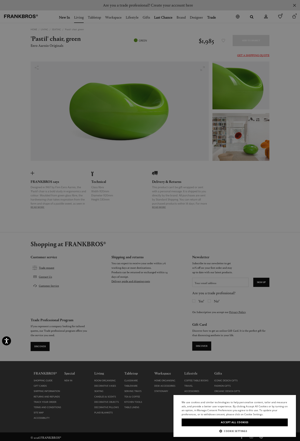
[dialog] (150, 220)
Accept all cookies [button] (234, 422)
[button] (235, 431)
